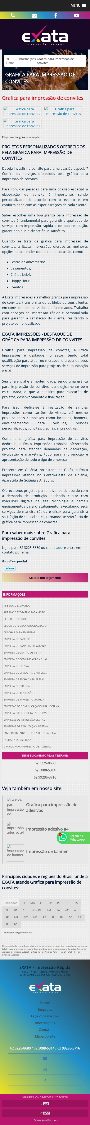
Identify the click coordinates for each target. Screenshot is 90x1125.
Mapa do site (45, 1036)
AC (67, 910)
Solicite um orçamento (45, 578)
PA (58, 910)
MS (35, 917)
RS (76, 903)
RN (61, 917)
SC (67, 903)
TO (15, 924)
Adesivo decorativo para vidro (24, 612)
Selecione (11, 903)
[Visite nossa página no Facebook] (55, 15)
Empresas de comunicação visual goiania (32, 706)
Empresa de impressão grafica (24, 699)
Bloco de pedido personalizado (25, 626)
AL (75, 910)
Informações (14, 594)
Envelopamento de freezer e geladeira (30, 733)
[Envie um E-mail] (34, 15)
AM (49, 910)
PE (7, 910)
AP (7, 917)
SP (50, 903)
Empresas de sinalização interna (26, 726)
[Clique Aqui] (13, 15)
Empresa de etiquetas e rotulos (25, 672)
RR (79, 917)
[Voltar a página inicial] (45, 34)
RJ (24, 903)
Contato (45, 1029)
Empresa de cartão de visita (22, 652)
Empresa (45, 1009)
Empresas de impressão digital (24, 719)
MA (16, 917)
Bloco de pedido (15, 619)
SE (6, 924)
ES (41, 903)
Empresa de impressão (18, 693)
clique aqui (54, 547)
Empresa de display (16, 666)
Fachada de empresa (17, 740)
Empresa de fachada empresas (24, 679)
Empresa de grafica (17, 686)
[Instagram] (45, 1069)
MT (26, 917)
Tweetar (10, 568)
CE (24, 910)
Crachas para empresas (19, 632)
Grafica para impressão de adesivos (28, 746)
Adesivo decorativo (17, 605)
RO (70, 917)
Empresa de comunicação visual (25, 659)
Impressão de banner (47, 851)
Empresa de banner (17, 639)
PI (52, 917)
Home (45, 1002)
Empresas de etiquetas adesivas (25, 713)
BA (15, 910)
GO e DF (36, 910)
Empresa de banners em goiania (25, 646)
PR (58, 903)
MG (32, 903)
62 (20, 1048)
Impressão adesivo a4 (47, 829)
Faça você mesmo (45, 1016)
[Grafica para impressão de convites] (22, 111)
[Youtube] (76, 15)
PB (44, 917)
